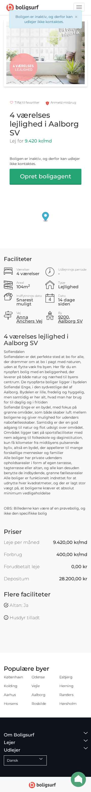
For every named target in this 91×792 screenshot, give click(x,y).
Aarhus (10, 694)
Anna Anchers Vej (29, 319)
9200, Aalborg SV (70, 319)
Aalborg (38, 694)
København (13, 677)
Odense (38, 677)
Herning (66, 686)
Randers (66, 694)
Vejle (36, 686)
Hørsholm (68, 703)
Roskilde (39, 703)
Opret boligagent (45, 176)
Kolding (10, 686)
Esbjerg (65, 677)
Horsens (11, 703)
